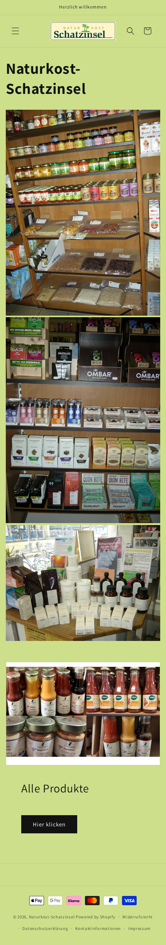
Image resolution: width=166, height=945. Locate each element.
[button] (15, 30)
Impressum (139, 928)
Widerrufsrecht (137, 917)
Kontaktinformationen (98, 928)
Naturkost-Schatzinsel (52, 916)
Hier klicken (49, 824)
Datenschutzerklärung (45, 928)
